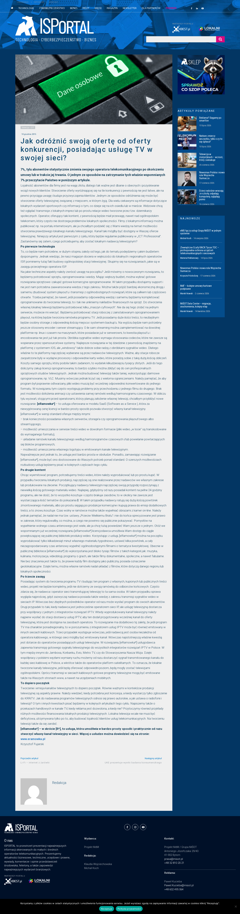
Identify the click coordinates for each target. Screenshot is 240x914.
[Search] (220, 39)
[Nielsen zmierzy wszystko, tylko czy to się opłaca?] (187, 142)
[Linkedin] (197, 8)
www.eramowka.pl (33, 739)
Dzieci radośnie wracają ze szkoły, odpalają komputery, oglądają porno (211, 195)
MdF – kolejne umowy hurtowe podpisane (196, 287)
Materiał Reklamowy (189, 258)
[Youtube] (203, 8)
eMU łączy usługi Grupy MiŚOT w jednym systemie (200, 232)
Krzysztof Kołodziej (189, 275)
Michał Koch (185, 238)
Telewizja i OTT (28, 127)
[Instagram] (135, 827)
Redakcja (59, 783)
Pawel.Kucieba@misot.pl (179, 885)
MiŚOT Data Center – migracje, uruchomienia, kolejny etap (195, 305)
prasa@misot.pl (173, 859)
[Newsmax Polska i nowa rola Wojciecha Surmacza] (187, 178)
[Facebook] (191, 8)
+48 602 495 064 (173, 889)
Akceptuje (106, 908)
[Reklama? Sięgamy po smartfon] (187, 123)
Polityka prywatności (129, 908)
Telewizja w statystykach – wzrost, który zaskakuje (211, 157)
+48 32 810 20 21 (174, 862)
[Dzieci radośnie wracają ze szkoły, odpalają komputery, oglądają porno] (187, 196)
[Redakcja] (34, 791)
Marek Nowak (186, 293)
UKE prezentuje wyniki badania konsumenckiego (133, 762)
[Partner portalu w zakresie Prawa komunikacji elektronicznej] (212, 29)
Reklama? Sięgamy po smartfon (210, 119)
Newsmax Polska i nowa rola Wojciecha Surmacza (212, 175)
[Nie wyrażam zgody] (235, 906)
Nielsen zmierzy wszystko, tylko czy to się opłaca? (210, 138)
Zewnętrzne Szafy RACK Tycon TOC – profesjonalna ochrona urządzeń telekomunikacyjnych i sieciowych (199, 250)
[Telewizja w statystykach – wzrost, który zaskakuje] (187, 160)
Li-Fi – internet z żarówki (35, 762)
